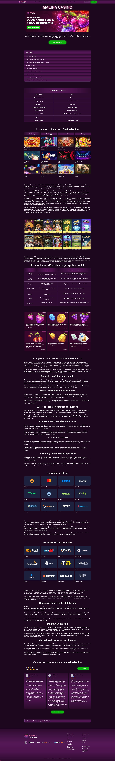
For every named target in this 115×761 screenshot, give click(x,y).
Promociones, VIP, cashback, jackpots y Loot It (37, 62)
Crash (65, 133)
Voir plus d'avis (57, 711)
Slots (82, 133)
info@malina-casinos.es (85, 751)
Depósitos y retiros (30, 65)
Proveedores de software (32, 68)
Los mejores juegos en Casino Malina (35, 59)
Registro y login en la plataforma (34, 71)
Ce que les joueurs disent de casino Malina (36, 80)
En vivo (48, 133)
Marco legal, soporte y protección (34, 77)
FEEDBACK (83, 668)
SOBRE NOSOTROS (31, 56)
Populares (31, 133)
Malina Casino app (30, 74)
